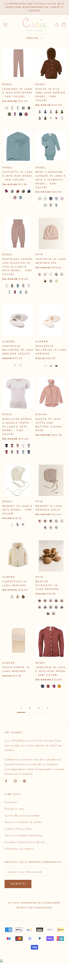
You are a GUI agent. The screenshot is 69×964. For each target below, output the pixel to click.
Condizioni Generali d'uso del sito (25, 842)
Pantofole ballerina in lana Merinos (51, 350)
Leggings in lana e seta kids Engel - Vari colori (17, 93)
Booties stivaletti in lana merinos (47, 586)
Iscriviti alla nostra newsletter (22, 815)
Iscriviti (18, 884)
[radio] (6, 107)
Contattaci (11, 802)
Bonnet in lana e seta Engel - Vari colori (17, 510)
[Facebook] (6, 781)
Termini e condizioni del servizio (23, 835)
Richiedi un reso (14, 809)
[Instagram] (15, 781)
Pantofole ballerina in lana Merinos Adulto (18, 350)
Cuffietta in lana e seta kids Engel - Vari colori (17, 176)
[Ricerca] (57, 24)
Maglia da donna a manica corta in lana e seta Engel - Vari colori (17, 427)
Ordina (33, 38)
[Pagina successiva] (47, 708)
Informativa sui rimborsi (19, 848)
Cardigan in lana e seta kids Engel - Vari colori (50, 671)
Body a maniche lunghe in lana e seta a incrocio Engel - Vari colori (50, 180)
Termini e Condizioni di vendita (23, 822)
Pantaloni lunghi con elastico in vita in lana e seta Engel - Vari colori (17, 267)
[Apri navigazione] (5, 24)
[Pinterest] (24, 781)
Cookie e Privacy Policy (19, 829)
